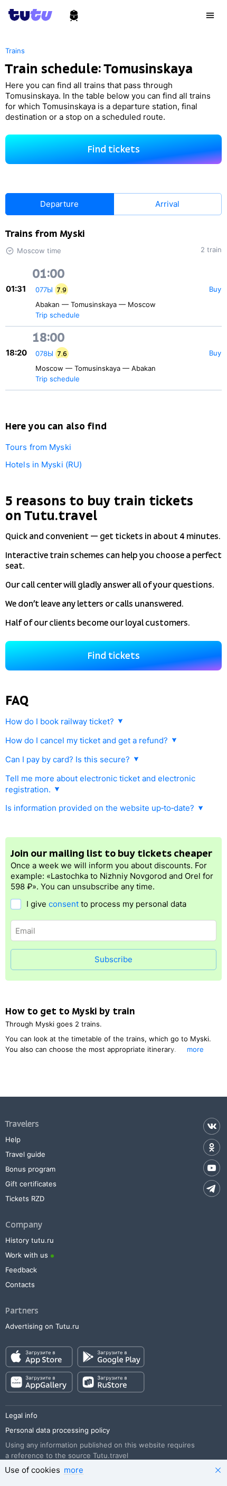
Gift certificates (30, 1184)
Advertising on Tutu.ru (42, 1326)
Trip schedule (57, 315)
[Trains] (74, 16)
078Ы (44, 353)
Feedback (21, 1270)
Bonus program (30, 1169)
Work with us (26, 1255)
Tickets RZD (24, 1198)
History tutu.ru (29, 1240)
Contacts (20, 1284)
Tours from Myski (38, 447)
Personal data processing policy (57, 1430)
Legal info (21, 1415)
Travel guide (25, 1154)
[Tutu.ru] (33, 14)
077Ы (44, 289)
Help (13, 1139)
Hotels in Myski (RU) (43, 464)
